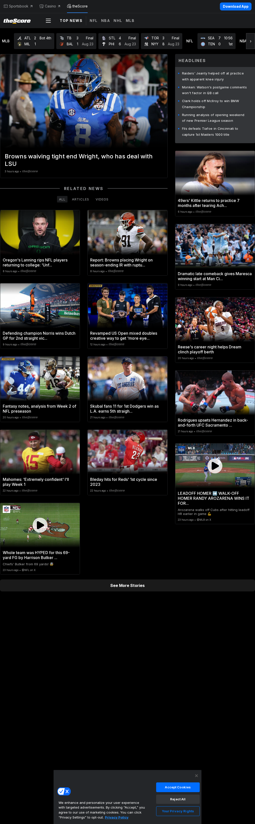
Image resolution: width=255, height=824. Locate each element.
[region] (127, 797)
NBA (105, 20)
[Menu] (48, 20)
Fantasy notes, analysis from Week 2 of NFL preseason (39, 409)
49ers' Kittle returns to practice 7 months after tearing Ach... (209, 203)
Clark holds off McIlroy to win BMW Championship (210, 104)
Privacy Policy (116, 817)
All (62, 199)
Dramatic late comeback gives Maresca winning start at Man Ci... (215, 276)
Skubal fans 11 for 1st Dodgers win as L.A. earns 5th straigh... (124, 409)
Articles (80, 199)
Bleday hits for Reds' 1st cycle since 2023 (123, 482)
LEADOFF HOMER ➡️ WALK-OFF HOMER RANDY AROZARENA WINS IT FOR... (213, 498)
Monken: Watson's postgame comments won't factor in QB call (214, 90)
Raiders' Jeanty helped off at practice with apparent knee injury (213, 76)
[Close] (196, 775)
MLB (130, 20)
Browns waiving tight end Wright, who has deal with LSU (79, 160)
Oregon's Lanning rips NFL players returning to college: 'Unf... (35, 262)
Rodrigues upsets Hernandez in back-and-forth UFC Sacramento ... (213, 423)
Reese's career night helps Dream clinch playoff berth (209, 349)
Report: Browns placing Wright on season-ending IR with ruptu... (121, 262)
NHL (118, 20)
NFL (94, 20)
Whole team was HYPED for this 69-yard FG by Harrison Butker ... (36, 555)
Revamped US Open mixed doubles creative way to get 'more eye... (123, 336)
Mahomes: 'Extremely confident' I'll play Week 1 (36, 482)
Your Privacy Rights (178, 811)
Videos (102, 199)
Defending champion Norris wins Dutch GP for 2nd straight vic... (39, 336)
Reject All (178, 799)
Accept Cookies (178, 787)
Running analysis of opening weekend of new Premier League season (213, 118)
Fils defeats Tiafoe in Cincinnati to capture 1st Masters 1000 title (210, 131)
